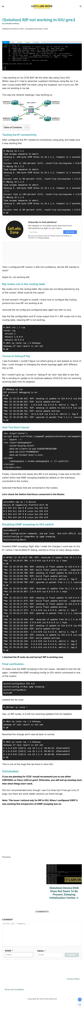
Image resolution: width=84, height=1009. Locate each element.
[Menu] (3, 6)
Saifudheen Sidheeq (12, 23)
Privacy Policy (73, 979)
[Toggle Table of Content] (25, 127)
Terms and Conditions (14, 989)
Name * (9, 951)
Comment (7, 919)
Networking (6, 857)
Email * (41, 951)
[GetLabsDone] (42, 6)
